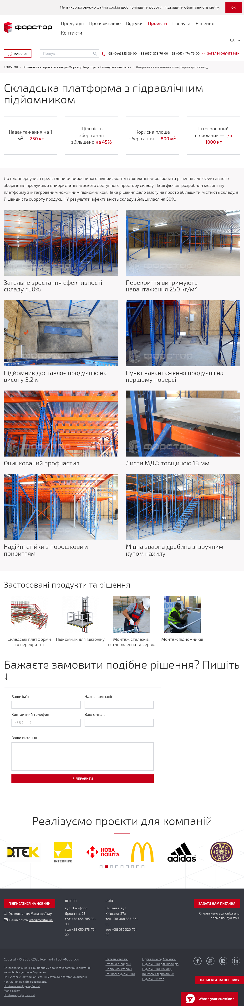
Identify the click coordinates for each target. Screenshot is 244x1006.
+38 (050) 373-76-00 (153, 54)
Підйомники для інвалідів (160, 964)
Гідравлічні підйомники (159, 959)
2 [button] (106, 866)
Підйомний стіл (153, 979)
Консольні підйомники (158, 974)
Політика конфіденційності (22, 986)
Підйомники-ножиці (157, 969)
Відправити (82, 779)
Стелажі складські (118, 964)
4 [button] (116, 866)
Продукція (72, 23)
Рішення (205, 23)
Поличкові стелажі (119, 969)
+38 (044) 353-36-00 (122, 54)
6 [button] (127, 866)
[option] (23, 852)
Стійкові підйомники (120, 974)
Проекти (157, 23)
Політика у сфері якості (19, 995)
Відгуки (134, 23)
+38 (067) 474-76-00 (185, 54)
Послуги (181, 23)
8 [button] (137, 866)
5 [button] (122, 866)
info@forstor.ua (41, 920)
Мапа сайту (12, 990)
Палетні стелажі (117, 959)
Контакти (71, 33)
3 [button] (111, 866)
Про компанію (105, 23)
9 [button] (143, 866)
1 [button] (101, 866)
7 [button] (132, 866)
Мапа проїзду (41, 914)
